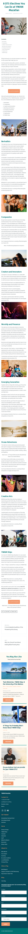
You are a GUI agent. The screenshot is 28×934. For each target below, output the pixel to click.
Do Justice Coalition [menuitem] (6, 858)
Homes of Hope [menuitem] (4, 829)
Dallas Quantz (9, 13)
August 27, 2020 (6, 732)
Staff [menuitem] (2, 838)
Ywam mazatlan (9, 686)
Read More (8, 700)
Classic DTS (5, 243)
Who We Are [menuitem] (4, 851)
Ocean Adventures (6, 49)
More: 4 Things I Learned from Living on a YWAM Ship (14, 564)
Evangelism (15, 686)
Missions (8, 611)
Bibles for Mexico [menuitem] (5, 840)
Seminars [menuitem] (3, 822)
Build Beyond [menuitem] (4, 869)
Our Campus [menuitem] (4, 853)
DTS (3, 611)
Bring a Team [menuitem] (4, 844)
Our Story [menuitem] (3, 855)
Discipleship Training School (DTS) (11, 74)
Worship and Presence (6, 46)
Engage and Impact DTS (13, 470)
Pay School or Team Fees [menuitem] (7, 873)
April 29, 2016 (6, 774)
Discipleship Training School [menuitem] (7, 818)
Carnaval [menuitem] (3, 833)
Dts (3, 771)
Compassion (4, 43)
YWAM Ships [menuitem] (4, 831)
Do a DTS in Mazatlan (14, 91)
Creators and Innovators (7, 44)
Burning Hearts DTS (20, 144)
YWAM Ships (4, 52)
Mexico (4, 686)
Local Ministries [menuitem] (5, 860)
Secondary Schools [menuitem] (5, 820)
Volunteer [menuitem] (3, 836)
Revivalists (4, 41)
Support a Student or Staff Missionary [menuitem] (10, 871)
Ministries (19, 686)
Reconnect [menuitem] (3, 842)
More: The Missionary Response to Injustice (14, 245)
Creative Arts (4, 51)
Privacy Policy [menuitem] (4, 862)
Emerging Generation (6, 47)
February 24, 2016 (6, 690)
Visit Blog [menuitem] (3, 881)
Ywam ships (5, 688)
